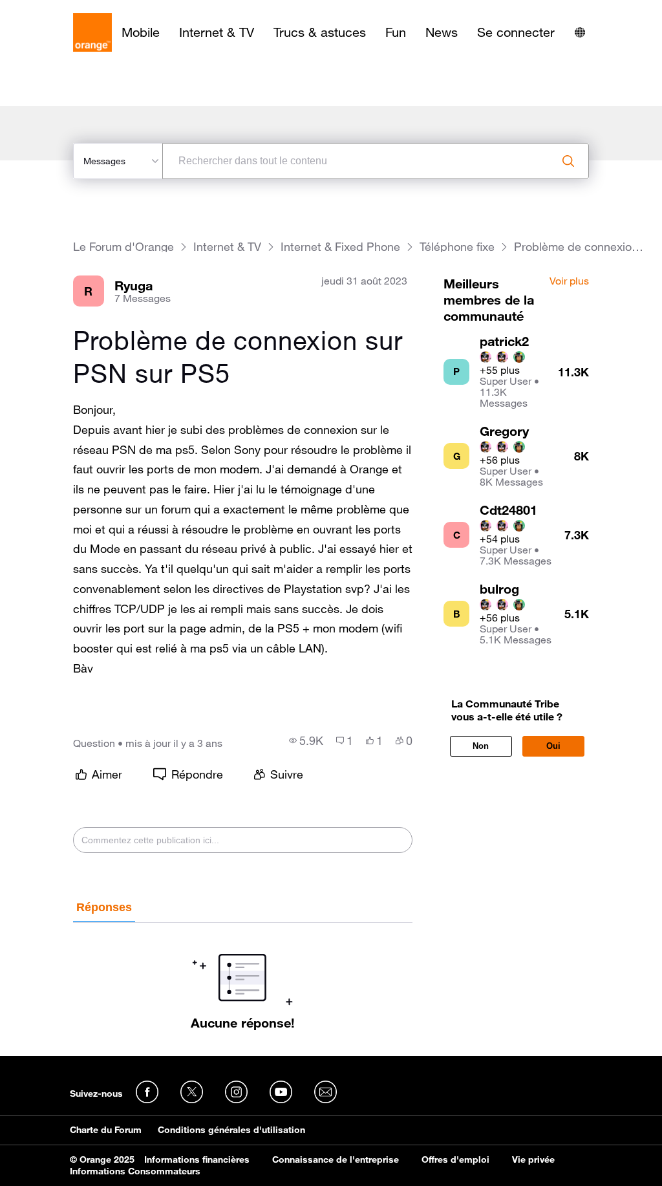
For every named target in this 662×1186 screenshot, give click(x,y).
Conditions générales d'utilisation (231, 1130)
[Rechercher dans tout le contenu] (568, 161)
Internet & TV (216, 32)
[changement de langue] (579, 32)
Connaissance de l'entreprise (335, 1159)
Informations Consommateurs (135, 1171)
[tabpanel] (243, 976)
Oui (553, 746)
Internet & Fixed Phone (340, 246)
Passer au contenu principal (68, 10)
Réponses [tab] (104, 907)
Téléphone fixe (457, 246)
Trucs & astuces (319, 32)
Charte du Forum (106, 1130)
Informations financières (197, 1159)
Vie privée (533, 1159)
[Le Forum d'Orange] (92, 32)
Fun (395, 32)
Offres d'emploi (455, 1159)
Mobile (141, 32)
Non (481, 746)
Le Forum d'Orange (123, 246)
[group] (306, 740)
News (441, 32)
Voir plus (569, 281)
